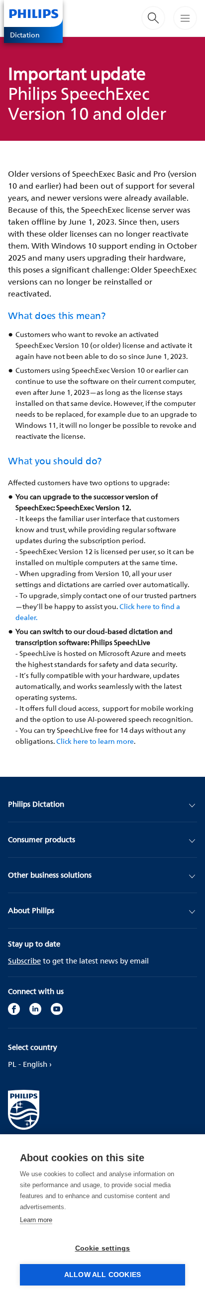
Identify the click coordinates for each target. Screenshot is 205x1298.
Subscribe (24, 961)
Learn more (36, 1220)
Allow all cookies (102, 1275)
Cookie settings (102, 1248)
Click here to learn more (95, 741)
